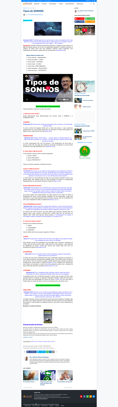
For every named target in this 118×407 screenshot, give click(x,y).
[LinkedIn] (50, 352)
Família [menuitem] (61, 3)
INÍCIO (24, 0)
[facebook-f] (84, 396)
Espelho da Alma (87, 106)
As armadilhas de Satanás (64, 381)
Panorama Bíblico (47, 0)
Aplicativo (51, 405)
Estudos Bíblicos (40, 0)
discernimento (33, 8)
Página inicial (26, 8)
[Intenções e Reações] (78, 100)
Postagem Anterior (28, 387)
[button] (91, 4)
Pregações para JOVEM (88, 131)
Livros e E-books (36, 405)
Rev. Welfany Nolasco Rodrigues (39, 357)
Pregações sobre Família (82, 126)
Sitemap (57, 405)
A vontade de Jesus (28, 381)
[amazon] (92, 1)
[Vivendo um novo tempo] (85, 86)
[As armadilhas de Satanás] (65, 375)
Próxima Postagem (68, 387)
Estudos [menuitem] (44, 3)
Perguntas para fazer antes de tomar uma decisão (46, 383)
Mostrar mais (80, 12)
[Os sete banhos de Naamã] (78, 137)
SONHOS (29, 20)
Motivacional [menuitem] (52, 3)
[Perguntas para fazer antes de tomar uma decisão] (48, 375)
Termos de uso (44, 405)
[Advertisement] (85, 58)
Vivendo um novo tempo (82, 95)
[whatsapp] (90, 1)
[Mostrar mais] (56, 352)
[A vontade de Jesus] (31, 375)
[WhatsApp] (47, 352)
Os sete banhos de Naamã (87, 137)
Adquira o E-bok (28, 337)
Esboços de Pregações (31, 0)
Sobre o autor (28, 405)
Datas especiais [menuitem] (69, 3)
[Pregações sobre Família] (85, 117)
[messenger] (94, 1)
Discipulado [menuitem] (80, 3)
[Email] (53, 352)
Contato (62, 405)
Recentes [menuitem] (36, 3)
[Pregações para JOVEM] (78, 131)
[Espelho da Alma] (78, 106)
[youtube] (81, 396)
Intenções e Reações (88, 100)
